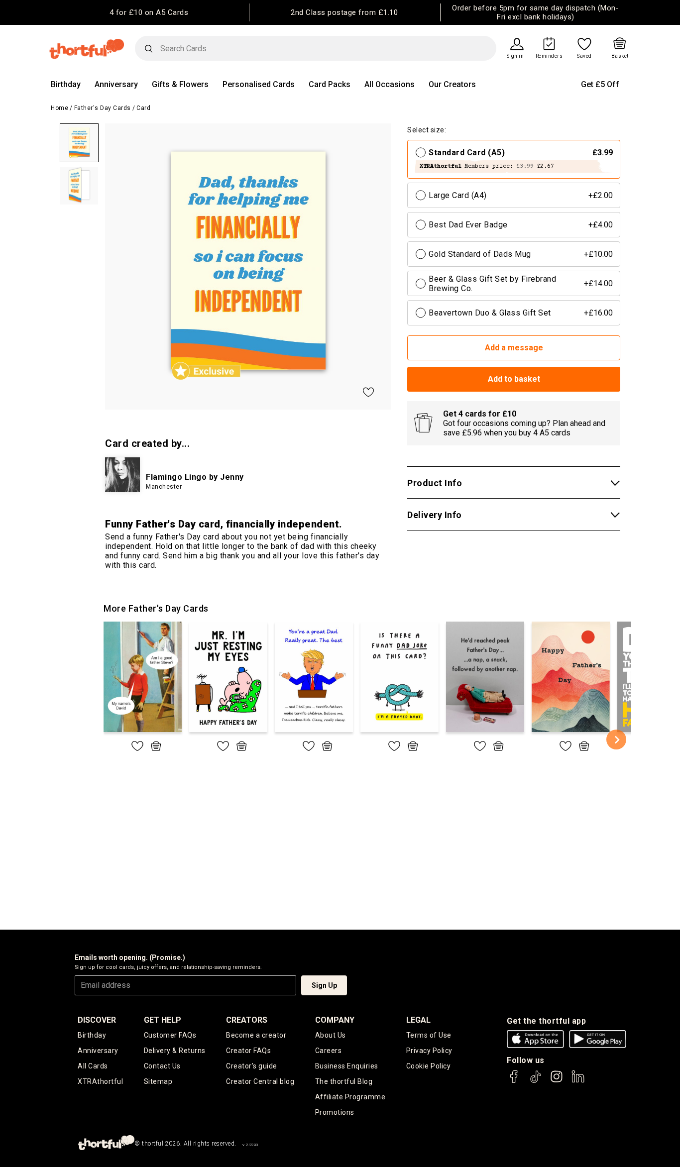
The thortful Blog (344, 1081)
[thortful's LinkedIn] (577, 1081)
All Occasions (389, 84)
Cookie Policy (428, 1066)
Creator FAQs (248, 1051)
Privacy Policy (429, 1051)
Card (143, 108)
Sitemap (158, 1081)
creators (246, 1020)
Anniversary (116, 84)
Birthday (66, 84)
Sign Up (324, 985)
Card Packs (329, 84)
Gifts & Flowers (180, 84)
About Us (330, 1035)
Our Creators (452, 84)
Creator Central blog (260, 1081)
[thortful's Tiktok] (535, 1081)
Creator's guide (251, 1066)
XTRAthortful (100, 1081)
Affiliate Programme (350, 1097)
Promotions (334, 1112)
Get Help (162, 1020)
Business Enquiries (346, 1066)
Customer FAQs (170, 1035)
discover (97, 1020)
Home (59, 108)
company (334, 1020)
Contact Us (162, 1066)
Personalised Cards (259, 84)
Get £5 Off (600, 84)
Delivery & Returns (175, 1051)
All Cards (93, 1066)
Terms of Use (429, 1035)
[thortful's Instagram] (556, 1081)
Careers (328, 1051)
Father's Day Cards (102, 108)
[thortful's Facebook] (514, 1081)
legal (418, 1020)
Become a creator (256, 1035)
